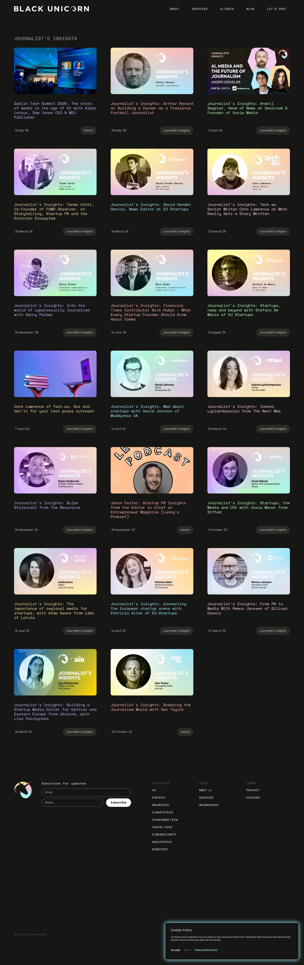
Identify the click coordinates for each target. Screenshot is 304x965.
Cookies (253, 798)
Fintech (158, 798)
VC (154, 790)
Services (200, 9)
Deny (187, 950)
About (174, 9)
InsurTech (160, 805)
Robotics (160, 849)
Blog (250, 9)
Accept (175, 950)
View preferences (206, 950)
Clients (227, 9)
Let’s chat (276, 9)
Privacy (252, 790)
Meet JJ (205, 790)
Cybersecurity (164, 835)
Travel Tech (162, 827)
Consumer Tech (165, 820)
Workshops (208, 805)
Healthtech (162, 842)
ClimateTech (162, 812)
